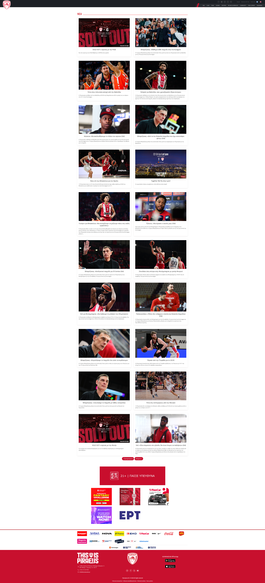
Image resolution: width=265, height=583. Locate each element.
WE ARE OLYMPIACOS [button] (233, 5)
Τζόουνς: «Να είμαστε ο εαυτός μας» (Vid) (160, 223)
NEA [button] (204, 5)
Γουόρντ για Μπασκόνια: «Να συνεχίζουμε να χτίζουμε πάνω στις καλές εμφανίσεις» (104, 224)
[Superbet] (132, 475)
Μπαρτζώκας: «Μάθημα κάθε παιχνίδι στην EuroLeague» (161, 49)
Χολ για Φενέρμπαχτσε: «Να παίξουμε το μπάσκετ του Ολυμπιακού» (104, 314)
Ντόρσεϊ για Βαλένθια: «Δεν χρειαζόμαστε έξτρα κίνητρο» (161, 92)
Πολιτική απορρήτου (117, 581)
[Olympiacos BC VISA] (130, 496)
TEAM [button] (212, 5)
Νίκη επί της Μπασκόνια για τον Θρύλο (104, 181)
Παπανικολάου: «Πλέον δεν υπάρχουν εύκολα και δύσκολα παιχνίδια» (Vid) (161, 315)
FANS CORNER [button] (251, 5)
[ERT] (130, 515)
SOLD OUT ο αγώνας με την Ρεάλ (104, 49)
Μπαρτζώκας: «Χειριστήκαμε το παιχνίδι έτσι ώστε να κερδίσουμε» (104, 360)
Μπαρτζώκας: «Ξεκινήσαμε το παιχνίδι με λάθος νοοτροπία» (104, 403)
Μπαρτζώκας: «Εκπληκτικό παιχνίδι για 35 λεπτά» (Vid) (104, 271)
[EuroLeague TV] (101, 515)
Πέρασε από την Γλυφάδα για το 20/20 (160, 360)
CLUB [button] (208, 5)
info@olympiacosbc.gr (85, 572)
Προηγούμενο (128, 459)
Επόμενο (138, 459)
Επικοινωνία (253, 1)
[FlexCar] (158, 496)
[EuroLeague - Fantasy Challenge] (101, 496)
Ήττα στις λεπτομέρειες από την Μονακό (160, 403)
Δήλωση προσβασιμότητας (129, 581)
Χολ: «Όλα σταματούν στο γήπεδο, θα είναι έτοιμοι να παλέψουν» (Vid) (161, 445)
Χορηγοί (238, 1)
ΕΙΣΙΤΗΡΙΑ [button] (224, 5)
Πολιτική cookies (141, 581)
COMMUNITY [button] (243, 5)
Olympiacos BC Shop (245, 1)
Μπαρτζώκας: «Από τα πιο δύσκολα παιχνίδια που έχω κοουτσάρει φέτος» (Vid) (160, 137)
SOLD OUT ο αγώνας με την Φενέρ (104, 445)
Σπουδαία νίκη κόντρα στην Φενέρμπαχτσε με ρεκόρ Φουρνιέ (161, 271)
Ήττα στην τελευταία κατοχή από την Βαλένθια (104, 92)
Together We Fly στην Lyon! (160, 181)
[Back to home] (7, 5)
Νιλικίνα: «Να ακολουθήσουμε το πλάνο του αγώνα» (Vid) (104, 136)
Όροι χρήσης (150, 581)
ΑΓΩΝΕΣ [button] (218, 5)
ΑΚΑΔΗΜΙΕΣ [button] (259, 5)
